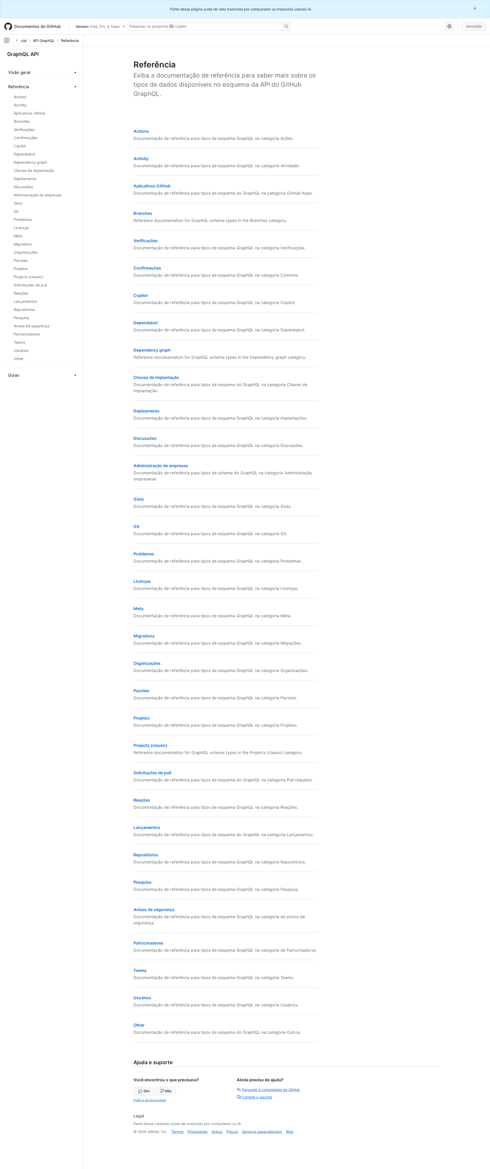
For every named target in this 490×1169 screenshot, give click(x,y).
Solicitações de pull (152, 772)
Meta (138, 608)
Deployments (146, 410)
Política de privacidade (149, 1100)
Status (217, 1131)
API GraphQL (44, 40)
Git (136, 526)
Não (168, 1091)
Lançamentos (146, 827)
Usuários (142, 997)
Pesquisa (142, 882)
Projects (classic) (150, 745)
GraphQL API (23, 54)
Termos (177, 1131)
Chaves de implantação (156, 377)
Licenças (142, 581)
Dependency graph (152, 350)
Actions (141, 131)
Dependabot (145, 322)
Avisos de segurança (153, 909)
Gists (138, 499)
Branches (142, 213)
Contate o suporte (257, 1097)
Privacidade (197, 1131)
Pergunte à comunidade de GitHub (271, 1089)
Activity (141, 158)
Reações (141, 800)
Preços (232, 1131)
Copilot (140, 295)
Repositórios (145, 854)
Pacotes (141, 690)
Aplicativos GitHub (151, 185)
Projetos (141, 718)
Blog (289, 1131)
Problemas (143, 553)
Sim (146, 1091)
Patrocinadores (148, 943)
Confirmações (147, 268)
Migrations (144, 635)
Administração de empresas (160, 465)
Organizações (147, 663)
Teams (139, 970)
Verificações (145, 240)
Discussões (144, 438)
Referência (70, 40)
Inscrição (474, 26)
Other (138, 1025)
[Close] (475, 8)
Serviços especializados (262, 1131)
